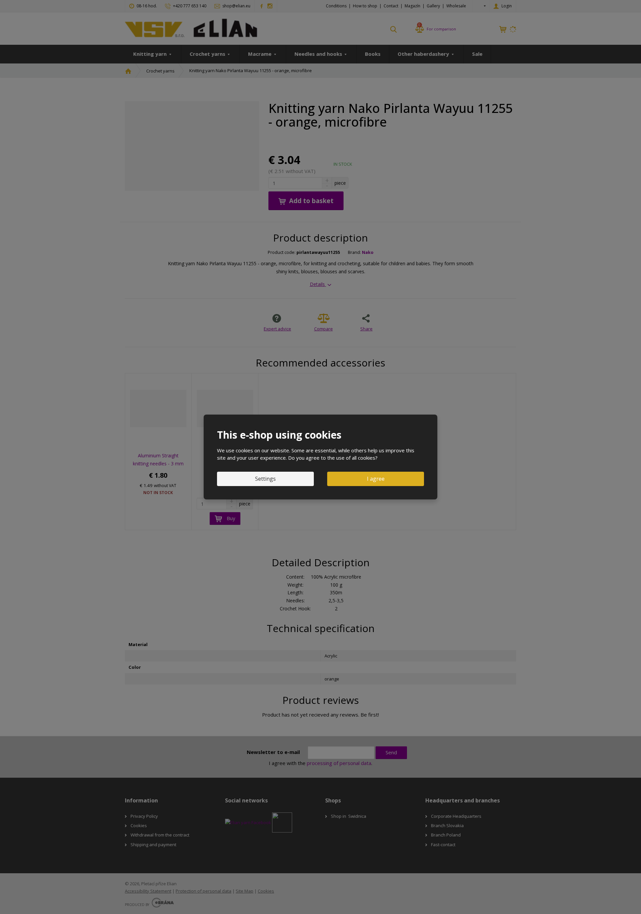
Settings (265, 478)
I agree (376, 478)
